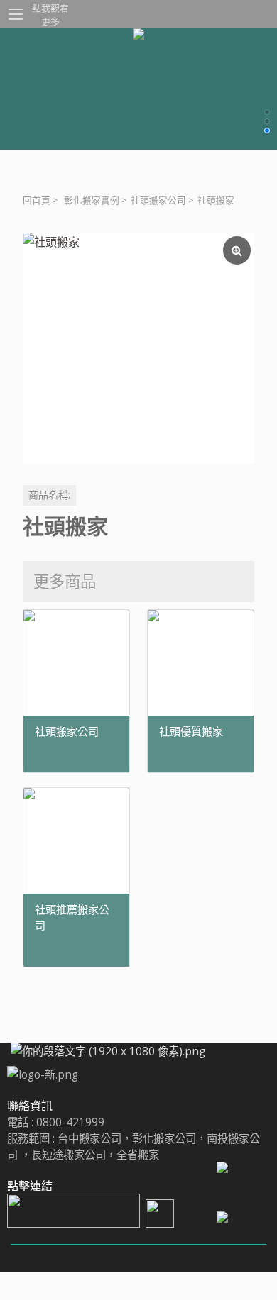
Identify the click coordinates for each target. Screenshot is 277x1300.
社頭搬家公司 (158, 200)
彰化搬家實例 (91, 200)
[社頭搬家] (138, 348)
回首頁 (36, 200)
